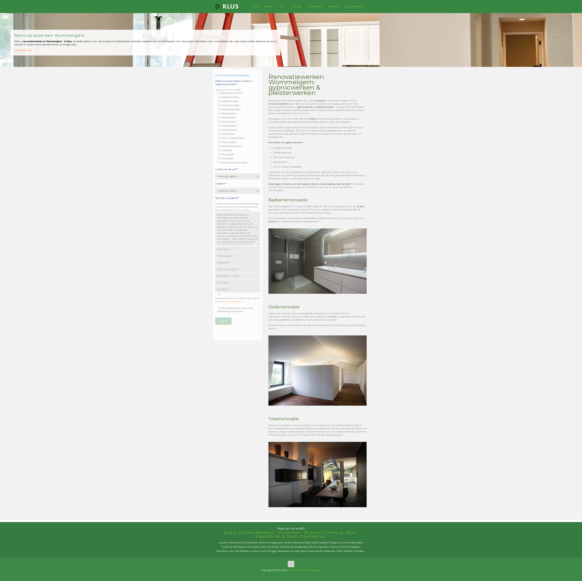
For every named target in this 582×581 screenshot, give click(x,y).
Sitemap (293, 570)
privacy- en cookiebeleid (232, 302)
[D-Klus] (227, 6)
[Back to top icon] (291, 564)
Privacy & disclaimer (310, 570)
